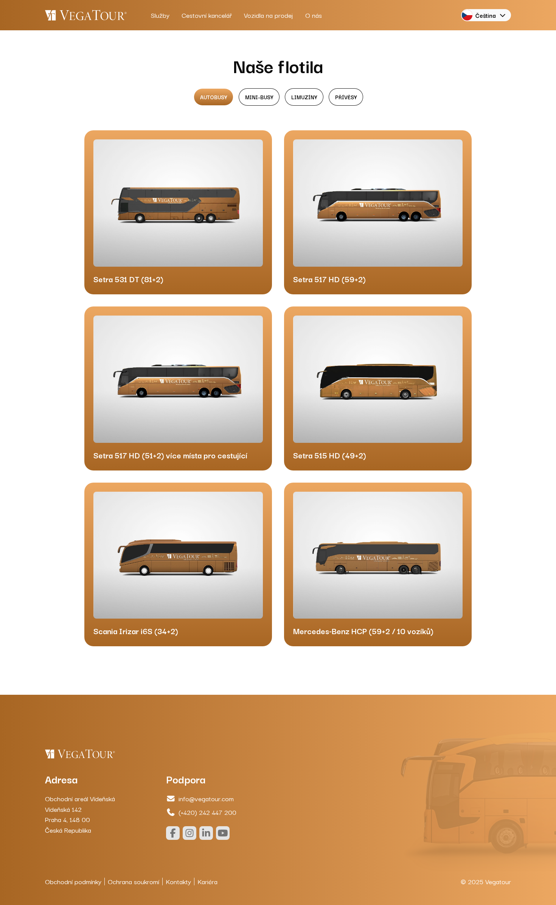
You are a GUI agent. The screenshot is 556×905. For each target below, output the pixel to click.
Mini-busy (259, 97)
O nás (313, 15)
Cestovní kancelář (207, 15)
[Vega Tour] (86, 15)
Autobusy (213, 97)
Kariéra (207, 881)
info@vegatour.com (206, 798)
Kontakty (178, 881)
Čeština (485, 15)
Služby (160, 15)
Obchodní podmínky (73, 881)
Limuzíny (304, 97)
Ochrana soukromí (133, 881)
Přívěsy (346, 97)
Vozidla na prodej (268, 15)
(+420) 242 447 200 (207, 812)
